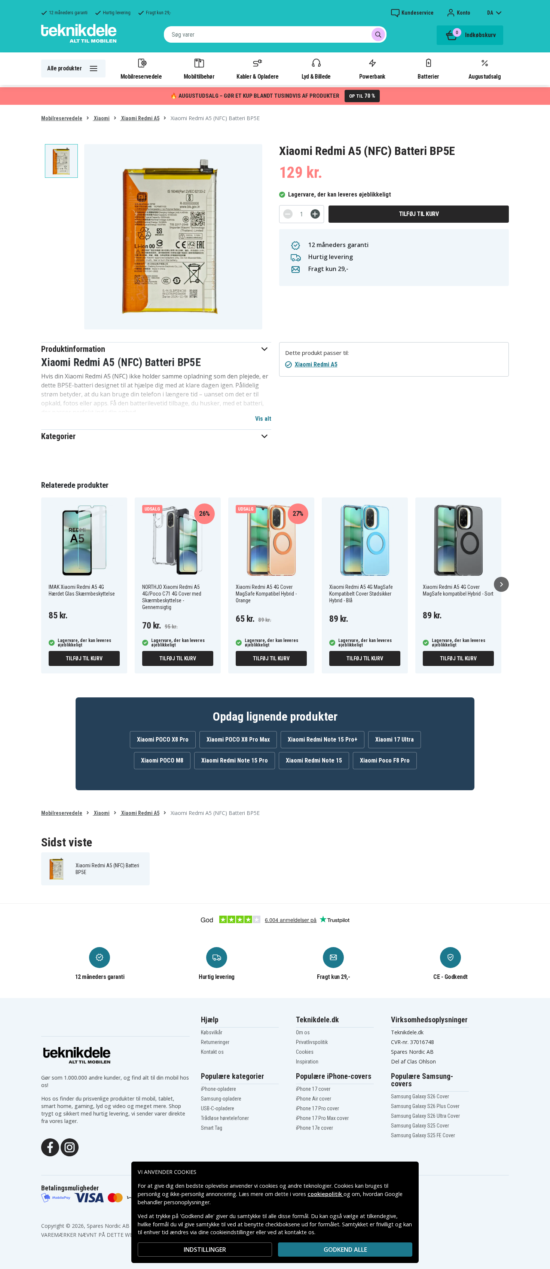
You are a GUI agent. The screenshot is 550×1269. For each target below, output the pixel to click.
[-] (288, 214)
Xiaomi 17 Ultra (394, 739)
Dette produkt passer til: (317, 353)
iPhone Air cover (313, 1099)
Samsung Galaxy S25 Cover (420, 1126)
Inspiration (307, 1062)
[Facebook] (50, 1146)
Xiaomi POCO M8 (162, 760)
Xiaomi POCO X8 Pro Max (238, 739)
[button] (156, 349)
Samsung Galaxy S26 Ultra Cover (425, 1116)
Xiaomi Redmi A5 (139, 118)
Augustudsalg (484, 76)
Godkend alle (345, 1249)
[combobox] (275, 34)
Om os (303, 1032)
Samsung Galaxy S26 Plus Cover (425, 1106)
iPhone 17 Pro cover (317, 1108)
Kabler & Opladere (257, 76)
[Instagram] (70, 1146)
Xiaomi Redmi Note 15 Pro (234, 760)
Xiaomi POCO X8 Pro (163, 739)
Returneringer (215, 1042)
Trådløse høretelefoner (225, 1118)
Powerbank (372, 76)
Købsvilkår (211, 1032)
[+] (315, 214)
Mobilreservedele (141, 76)
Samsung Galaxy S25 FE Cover (423, 1135)
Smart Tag (211, 1128)
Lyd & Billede (316, 76)
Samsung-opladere (221, 1099)
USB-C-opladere (217, 1108)
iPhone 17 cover (313, 1089)
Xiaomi (101, 118)
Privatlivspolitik (312, 1042)
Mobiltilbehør (199, 76)
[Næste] (501, 584)
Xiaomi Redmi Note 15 (314, 760)
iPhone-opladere (218, 1089)
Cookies (305, 1052)
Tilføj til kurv (419, 213)
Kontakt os (212, 1052)
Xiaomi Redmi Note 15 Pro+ (322, 739)
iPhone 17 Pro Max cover (322, 1118)
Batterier (428, 76)
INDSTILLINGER (205, 1249)
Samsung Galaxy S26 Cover (420, 1096)
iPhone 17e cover (314, 1128)
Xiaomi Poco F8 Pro (385, 760)
